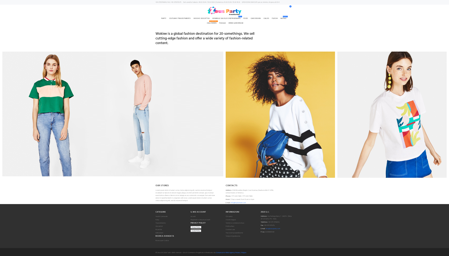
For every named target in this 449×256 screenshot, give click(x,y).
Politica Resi (230, 226)
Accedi (193, 216)
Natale (284, 18)
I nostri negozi (231, 219)
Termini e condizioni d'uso (235, 223)
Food (245, 18)
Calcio (266, 18)
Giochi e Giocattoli (202, 18)
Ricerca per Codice (162, 240)
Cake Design (256, 18)
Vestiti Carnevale (162, 216)
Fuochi (275, 18)
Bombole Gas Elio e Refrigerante (227, 18)
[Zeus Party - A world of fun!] (224, 11)
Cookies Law (230, 229)
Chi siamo (229, 216)
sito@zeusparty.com (273, 228)
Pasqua (222, 23)
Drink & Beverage (236, 23)
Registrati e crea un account (200, 219)
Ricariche (159, 229)
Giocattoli (159, 226)
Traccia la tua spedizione (234, 233)
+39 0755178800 (161, 2)
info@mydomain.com (238, 202)
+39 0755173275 (176, 2)
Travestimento (161, 223)
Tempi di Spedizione (233, 236)
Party (163, 18)
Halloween (212, 22)
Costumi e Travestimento (180, 18)
